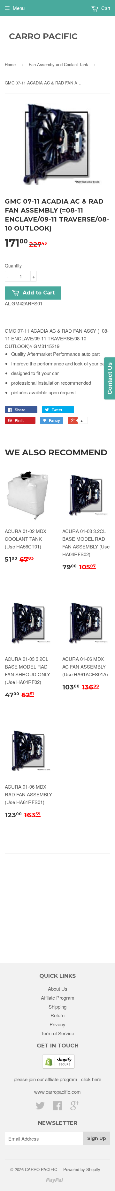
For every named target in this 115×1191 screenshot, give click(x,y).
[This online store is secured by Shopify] (58, 1066)
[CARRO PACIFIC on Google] (75, 1107)
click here (90, 1079)
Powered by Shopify (81, 1169)
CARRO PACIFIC (43, 36)
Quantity (13, 265)
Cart (105, 7)
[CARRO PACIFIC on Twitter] (40, 1107)
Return (57, 1015)
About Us (57, 988)
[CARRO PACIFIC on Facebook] (57, 1107)
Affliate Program (57, 997)
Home (10, 64)
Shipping (57, 1006)
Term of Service (57, 1033)
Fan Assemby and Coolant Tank (58, 64)
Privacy (57, 1024)
